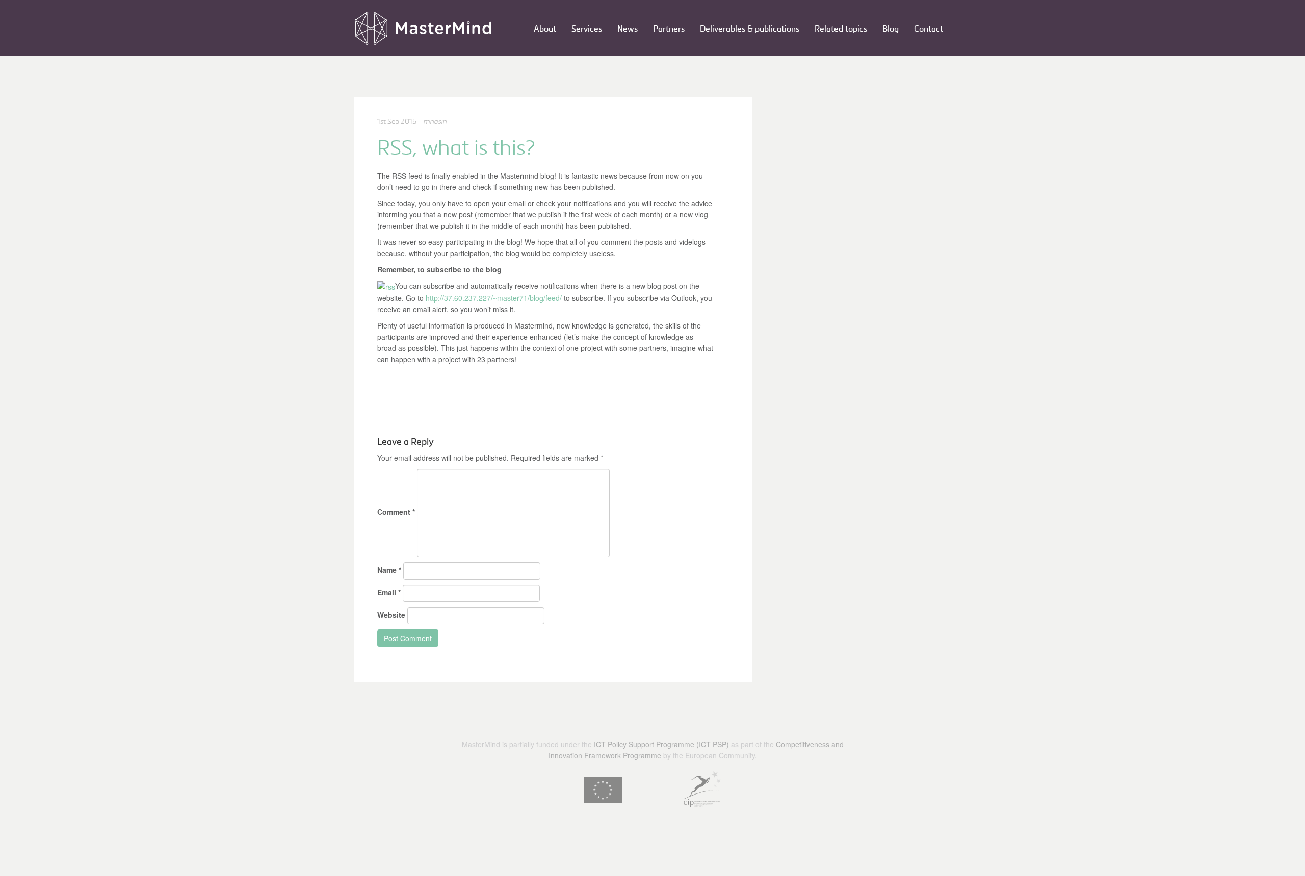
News (627, 29)
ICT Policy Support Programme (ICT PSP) (661, 744)
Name (389, 570)
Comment (396, 512)
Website (391, 615)
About (545, 29)
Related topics (841, 29)
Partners (669, 29)
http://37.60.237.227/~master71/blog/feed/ (494, 298)
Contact (928, 29)
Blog (890, 29)
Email (389, 592)
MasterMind (423, 28)
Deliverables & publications (749, 29)
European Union (603, 790)
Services (586, 29)
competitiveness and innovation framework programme (702, 789)
